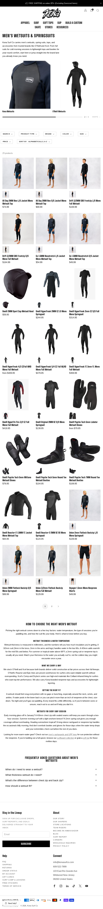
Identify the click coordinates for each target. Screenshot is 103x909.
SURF (36, 22)
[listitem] (51, 3)
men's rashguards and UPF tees (62, 734)
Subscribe (26, 843)
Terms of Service (11, 886)
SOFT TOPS (48, 22)
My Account (8, 874)
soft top (86, 738)
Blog (55, 834)
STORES (49, 27)
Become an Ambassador (65, 831)
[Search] (97, 10)
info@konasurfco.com (63, 862)
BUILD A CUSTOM (73, 22)
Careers (57, 840)
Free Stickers (10, 883)
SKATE (38, 27)
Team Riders (59, 828)
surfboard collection (65, 738)
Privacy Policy (61, 846)
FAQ (4, 862)
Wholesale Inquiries (64, 843)
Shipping (7, 865)
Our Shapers (60, 822)
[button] (29, 134)
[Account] (85, 10)
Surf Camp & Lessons (13, 880)
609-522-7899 (60, 866)
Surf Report (60, 837)
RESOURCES (62, 27)
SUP (59, 22)
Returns (7, 868)
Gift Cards (8, 877)
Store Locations (62, 825)
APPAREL (25, 22)
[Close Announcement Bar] (101, 3)
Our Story (59, 819)
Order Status (9, 871)
